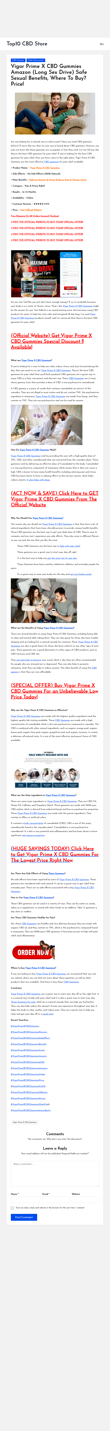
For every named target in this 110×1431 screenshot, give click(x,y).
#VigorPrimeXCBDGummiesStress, (28, 1098)
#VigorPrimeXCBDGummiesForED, (28, 1086)
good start (48, 1014)
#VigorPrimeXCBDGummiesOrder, (28, 1074)
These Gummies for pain (23, 1002)
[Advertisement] (55, 19)
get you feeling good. (81, 574)
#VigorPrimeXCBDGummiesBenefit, (29, 1044)
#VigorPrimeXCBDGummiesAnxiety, (29, 1056)
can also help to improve (28, 660)
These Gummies (56, 873)
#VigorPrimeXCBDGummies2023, (28, 1062)
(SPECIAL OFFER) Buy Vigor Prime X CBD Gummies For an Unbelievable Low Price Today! (54, 691)
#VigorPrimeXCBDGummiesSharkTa (29, 1104)
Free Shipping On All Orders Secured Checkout (35, 216)
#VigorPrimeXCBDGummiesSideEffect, (30, 1038)
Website (76, 1194)
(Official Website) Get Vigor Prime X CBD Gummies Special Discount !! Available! (51, 341)
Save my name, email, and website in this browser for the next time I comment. (50, 1208)
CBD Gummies (18, 60)
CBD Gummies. (71, 982)
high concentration (33, 823)
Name (15, 1194)
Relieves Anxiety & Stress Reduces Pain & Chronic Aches (58, 180)
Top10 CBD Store (27, 44)
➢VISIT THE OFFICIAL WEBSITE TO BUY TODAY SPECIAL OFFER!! (47, 222)
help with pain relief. (70, 546)
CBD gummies (51, 162)
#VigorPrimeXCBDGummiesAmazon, (29, 1068)
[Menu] (101, 44)
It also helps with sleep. (38, 480)
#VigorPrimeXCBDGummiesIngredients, (31, 1110)
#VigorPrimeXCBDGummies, (25, 1026)
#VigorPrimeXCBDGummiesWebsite (29, 1092)
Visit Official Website (31, 210)
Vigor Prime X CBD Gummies (45, 168)
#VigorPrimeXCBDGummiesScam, (28, 1050)
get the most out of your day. (62, 558)
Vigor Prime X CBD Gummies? (48, 518)
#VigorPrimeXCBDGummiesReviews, (29, 1032)
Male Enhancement (36, 60)
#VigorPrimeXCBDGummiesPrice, (27, 1080)
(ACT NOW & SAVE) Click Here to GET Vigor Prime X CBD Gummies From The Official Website (54, 499)
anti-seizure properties (33, 835)
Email (46, 1194)
